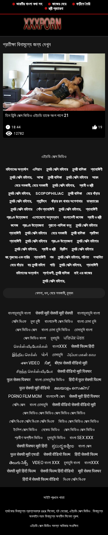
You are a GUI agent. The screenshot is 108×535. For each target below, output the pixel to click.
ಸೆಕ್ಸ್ (47, 363)
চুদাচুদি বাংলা (72, 462)
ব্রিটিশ (63, 249)
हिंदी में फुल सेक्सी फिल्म (85, 379)
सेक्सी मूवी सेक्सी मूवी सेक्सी (54, 313)
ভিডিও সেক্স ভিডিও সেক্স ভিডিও (78, 421)
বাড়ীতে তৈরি (83, 4)
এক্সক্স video (30, 363)
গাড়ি (52, 265)
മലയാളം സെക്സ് (71, 388)
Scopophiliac (49, 193)
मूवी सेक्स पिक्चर (89, 471)
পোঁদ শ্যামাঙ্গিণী (45, 209)
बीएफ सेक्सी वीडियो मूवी (71, 363)
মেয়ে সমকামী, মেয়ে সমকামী (31, 185)
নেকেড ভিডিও (50, 429)
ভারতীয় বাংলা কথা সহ (29, 4)
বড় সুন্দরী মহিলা (36, 265)
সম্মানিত (98, 257)
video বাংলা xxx (46, 462)
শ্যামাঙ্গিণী (96, 169)
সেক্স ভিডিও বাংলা (35, 338)
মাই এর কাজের (83, 273)
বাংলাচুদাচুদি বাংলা (19, 313)
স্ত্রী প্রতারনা (56, 8)
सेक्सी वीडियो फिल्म (56, 454)
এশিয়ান (37, 169)
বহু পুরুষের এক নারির (17, 257)
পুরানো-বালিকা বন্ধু (59, 225)
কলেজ (14, 225)
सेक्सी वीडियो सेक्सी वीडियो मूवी (74, 404)
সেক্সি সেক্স (18, 404)
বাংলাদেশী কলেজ (73, 217)
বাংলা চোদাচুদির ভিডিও (50, 379)
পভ (52, 257)
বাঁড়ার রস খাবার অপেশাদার (66, 201)
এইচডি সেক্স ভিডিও (54, 156)
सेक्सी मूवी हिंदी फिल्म (21, 471)
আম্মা (40, 177)
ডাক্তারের (92, 201)
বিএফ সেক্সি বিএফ (74, 479)
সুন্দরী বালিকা (79, 169)
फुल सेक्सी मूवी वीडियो (34, 388)
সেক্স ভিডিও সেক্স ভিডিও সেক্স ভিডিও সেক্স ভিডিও (54, 413)
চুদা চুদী (35, 321)
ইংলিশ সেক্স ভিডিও (25, 429)
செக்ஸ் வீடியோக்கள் (31, 346)
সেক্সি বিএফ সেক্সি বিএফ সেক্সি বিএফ (31, 421)
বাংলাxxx (59, 346)
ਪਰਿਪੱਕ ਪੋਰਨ (74, 338)
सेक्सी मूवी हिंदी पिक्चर (84, 396)
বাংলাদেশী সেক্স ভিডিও (59, 321)
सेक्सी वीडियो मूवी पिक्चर (74, 371)
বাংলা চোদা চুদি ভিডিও (55, 329)
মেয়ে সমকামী (59, 233)
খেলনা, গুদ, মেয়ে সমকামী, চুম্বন (54, 293)
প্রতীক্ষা (94, 233)
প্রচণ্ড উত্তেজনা (17, 217)
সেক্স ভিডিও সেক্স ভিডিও (79, 429)
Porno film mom (25, 396)
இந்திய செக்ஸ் (24, 354)
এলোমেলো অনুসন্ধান (45, 217)
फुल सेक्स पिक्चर (19, 379)
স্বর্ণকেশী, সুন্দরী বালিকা (56, 273)
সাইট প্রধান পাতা (54, 497)
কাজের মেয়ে (59, 4)
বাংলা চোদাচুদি (39, 404)
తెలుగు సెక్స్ (18, 462)
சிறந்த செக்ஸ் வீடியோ (34, 371)
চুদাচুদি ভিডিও (56, 437)
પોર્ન (44, 354)
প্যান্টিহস (42, 201)
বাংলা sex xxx (81, 437)
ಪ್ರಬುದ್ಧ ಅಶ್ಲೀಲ (63, 446)
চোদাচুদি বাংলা (83, 329)
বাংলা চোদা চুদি (86, 321)
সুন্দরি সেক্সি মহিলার (57, 169)
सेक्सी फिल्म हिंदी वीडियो (57, 471)
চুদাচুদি (55, 338)
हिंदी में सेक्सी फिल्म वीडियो (40, 479)
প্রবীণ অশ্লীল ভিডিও (29, 437)
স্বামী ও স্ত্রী (86, 185)
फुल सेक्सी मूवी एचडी (24, 454)
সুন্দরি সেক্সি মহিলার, (21, 177)
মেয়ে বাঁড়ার (93, 193)
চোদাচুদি (57, 354)
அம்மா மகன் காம (81, 354)
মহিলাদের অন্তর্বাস (17, 169)
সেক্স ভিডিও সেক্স (26, 329)
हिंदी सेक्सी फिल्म (86, 454)
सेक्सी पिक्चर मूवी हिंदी (32, 446)
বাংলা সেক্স (84, 446)
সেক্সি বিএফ (19, 321)
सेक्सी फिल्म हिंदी (82, 346)
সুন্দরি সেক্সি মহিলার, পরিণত (73, 257)
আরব (95, 177)
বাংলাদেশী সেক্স (55, 396)
